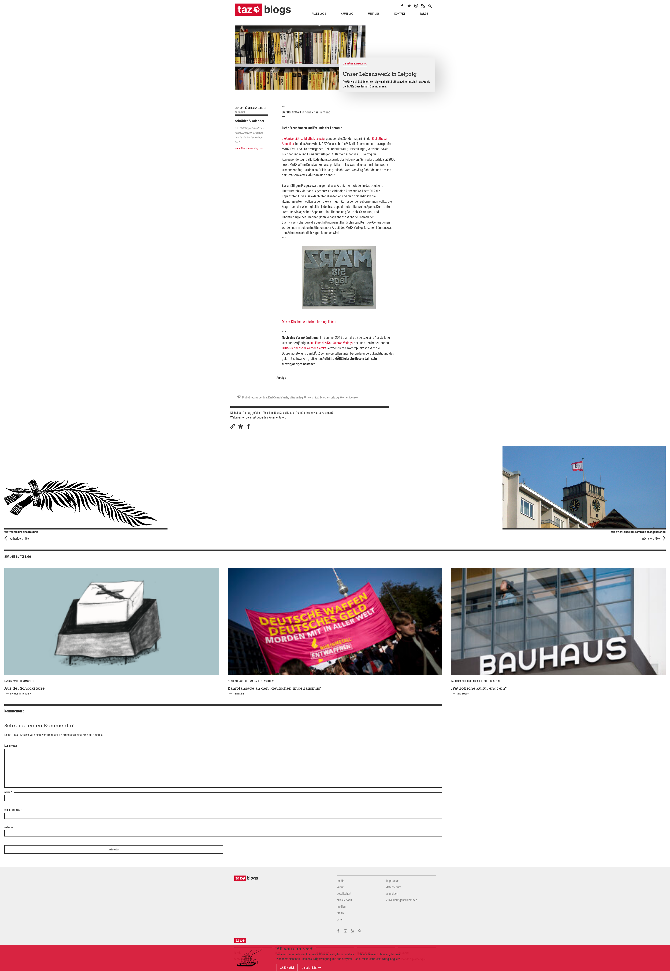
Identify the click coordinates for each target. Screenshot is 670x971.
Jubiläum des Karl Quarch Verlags (331, 343)
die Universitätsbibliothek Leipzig (303, 138)
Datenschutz (393, 887)
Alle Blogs (319, 13)
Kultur (340, 887)
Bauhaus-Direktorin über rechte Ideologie (476, 681)
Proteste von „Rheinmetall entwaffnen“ (251, 681)
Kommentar (11, 745)
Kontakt (399, 13)
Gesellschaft (344, 893)
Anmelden (392, 893)
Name (8, 792)
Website (8, 827)
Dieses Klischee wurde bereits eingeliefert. (309, 322)
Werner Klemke (349, 397)
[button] (240, 426)
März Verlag (296, 397)
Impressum (392, 880)
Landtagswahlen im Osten (19, 681)
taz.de (424, 13)
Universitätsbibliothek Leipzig (321, 397)
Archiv (340, 913)
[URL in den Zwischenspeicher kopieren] (232, 426)
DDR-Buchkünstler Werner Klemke (304, 348)
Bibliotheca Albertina (254, 397)
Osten (340, 919)
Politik (340, 880)
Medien (341, 906)
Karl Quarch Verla (278, 397)
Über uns (373, 13)
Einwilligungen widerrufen (401, 900)
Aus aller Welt (344, 900)
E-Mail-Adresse (13, 809)
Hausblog (347, 13)
